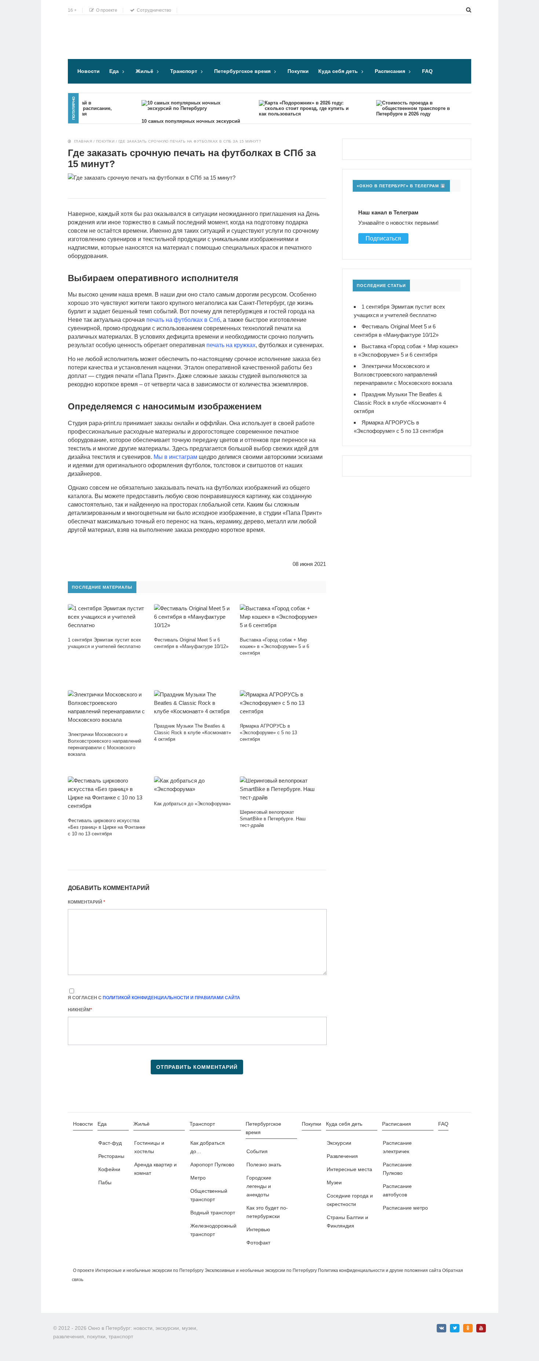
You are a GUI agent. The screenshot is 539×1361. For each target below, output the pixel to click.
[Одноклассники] (468, 1328)
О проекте (105, 10)
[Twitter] (454, 1328)
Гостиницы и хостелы (149, 1147)
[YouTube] (481, 1328)
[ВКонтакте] (441, 1328)
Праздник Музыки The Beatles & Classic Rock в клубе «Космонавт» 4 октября (400, 402)
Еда (114, 71)
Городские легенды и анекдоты (258, 1186)
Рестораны (111, 1156)
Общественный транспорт (208, 1195)
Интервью (258, 1229)
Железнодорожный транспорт (213, 1230)
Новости (88, 71)
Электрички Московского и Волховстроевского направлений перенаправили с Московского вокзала (403, 374)
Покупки (298, 71)
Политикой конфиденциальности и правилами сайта (171, 997)
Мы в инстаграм (175, 457)
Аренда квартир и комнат (155, 1169)
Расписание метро (405, 1208)
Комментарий (86, 902)
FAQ (427, 71)
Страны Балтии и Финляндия (347, 1221)
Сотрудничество (153, 10)
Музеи (334, 1182)
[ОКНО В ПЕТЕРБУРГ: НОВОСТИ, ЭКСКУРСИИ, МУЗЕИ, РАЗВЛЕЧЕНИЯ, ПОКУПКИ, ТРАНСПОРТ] (117, 28)
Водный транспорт (212, 1212)
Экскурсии (339, 1143)
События (257, 1151)
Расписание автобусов (397, 1190)
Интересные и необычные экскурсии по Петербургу (149, 1270)
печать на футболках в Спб (183, 320)
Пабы (104, 1182)
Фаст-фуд (110, 1143)
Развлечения (342, 1156)
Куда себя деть (338, 71)
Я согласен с (154, 997)
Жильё (144, 71)
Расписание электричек (397, 1147)
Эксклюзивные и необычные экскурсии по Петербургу (261, 1270)
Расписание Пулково (397, 1169)
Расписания (390, 71)
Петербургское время (242, 71)
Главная (83, 141)
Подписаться (383, 238)
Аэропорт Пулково (212, 1164)
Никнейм (80, 1009)
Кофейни (109, 1169)
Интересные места (349, 1169)
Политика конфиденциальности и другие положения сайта (379, 1270)
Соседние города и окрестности (350, 1200)
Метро (198, 1178)
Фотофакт (258, 1243)
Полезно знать (263, 1164)
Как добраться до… (207, 1147)
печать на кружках (231, 345)
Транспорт (183, 71)
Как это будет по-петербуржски (267, 1212)
